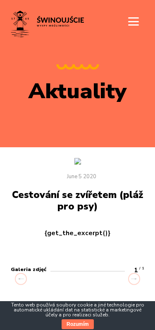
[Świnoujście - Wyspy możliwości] (47, 36)
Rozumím (78, 324)
